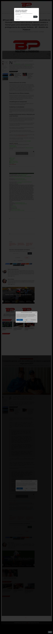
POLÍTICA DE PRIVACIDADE (30, 321)
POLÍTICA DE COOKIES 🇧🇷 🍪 (22, 321)
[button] (36, 312)
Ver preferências (33, 319)
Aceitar (20, 319)
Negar (26, 319)
